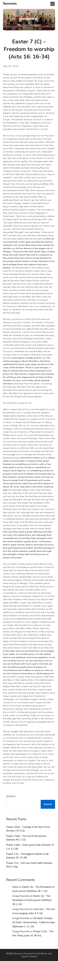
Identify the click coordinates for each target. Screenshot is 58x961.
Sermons (10, 3)
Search (10, 796)
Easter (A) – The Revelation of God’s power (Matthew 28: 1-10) (32, 900)
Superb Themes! (29, 956)
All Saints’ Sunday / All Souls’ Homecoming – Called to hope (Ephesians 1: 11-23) (33, 922)
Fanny (15, 886)
